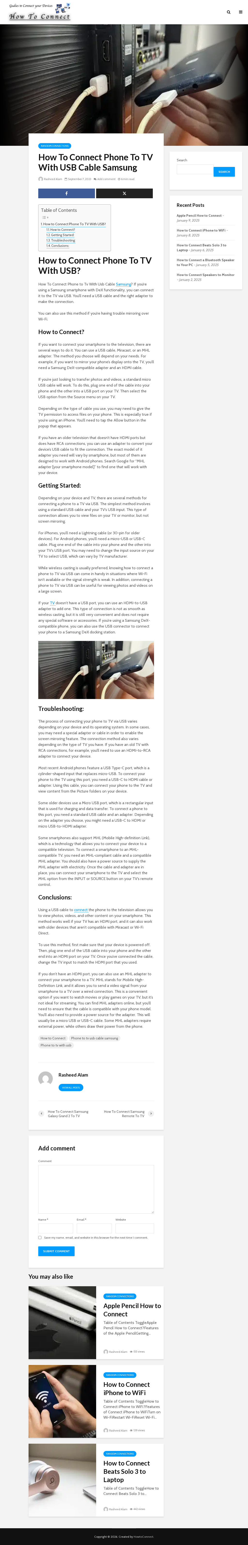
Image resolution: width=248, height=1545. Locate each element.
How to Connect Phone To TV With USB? (74, 224)
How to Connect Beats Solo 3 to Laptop (126, 1471)
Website (121, 1219)
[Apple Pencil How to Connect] (62, 1322)
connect (81, 909)
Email (81, 1219)
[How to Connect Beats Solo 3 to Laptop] (62, 1479)
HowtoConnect (143, 1536)
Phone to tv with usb (56, 1045)
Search (182, 160)
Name (43, 1219)
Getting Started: (62, 235)
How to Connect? (62, 230)
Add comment (106, 179)
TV (53, 603)
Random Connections (55, 145)
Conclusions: (60, 246)
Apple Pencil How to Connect (132, 1310)
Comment (45, 1161)
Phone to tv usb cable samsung (94, 1038)
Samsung (123, 284)
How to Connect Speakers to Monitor (205, 275)
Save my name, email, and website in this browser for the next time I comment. (96, 1237)
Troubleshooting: (63, 240)
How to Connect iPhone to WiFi (126, 1389)
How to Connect (53, 1038)
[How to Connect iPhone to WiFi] (62, 1400)
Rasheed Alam (53, 179)
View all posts (71, 1087)
